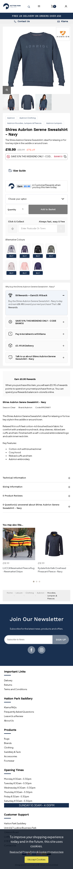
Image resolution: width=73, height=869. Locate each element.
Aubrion (11, 118)
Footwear (9, 760)
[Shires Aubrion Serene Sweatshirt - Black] (37, 249)
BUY (11, 256)
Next (67, 557)
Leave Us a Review (13, 716)
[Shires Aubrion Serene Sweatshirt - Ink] (37, 266)
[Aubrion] (62, 34)
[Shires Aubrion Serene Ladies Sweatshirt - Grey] (11, 249)
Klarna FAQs (10, 707)
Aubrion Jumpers (54, 123)
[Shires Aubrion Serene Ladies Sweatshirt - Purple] (24, 249)
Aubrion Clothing (28, 118)
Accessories (10, 756)
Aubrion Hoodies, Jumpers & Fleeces (24, 123)
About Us (9, 720)
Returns (8, 684)
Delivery (8, 680)
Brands (8, 743)
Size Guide (19, 170)
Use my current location (12, 229)
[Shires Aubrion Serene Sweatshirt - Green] (51, 249)
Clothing (8, 747)
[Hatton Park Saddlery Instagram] (41, 650)
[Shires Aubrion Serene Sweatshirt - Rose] (24, 266)
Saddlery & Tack (12, 752)
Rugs (7, 738)
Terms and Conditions (15, 689)
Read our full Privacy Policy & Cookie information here (36, 852)
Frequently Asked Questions (19, 711)
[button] (65, 157)
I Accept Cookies (36, 859)
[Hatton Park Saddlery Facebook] (31, 650)
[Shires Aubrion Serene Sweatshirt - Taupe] (11, 266)
